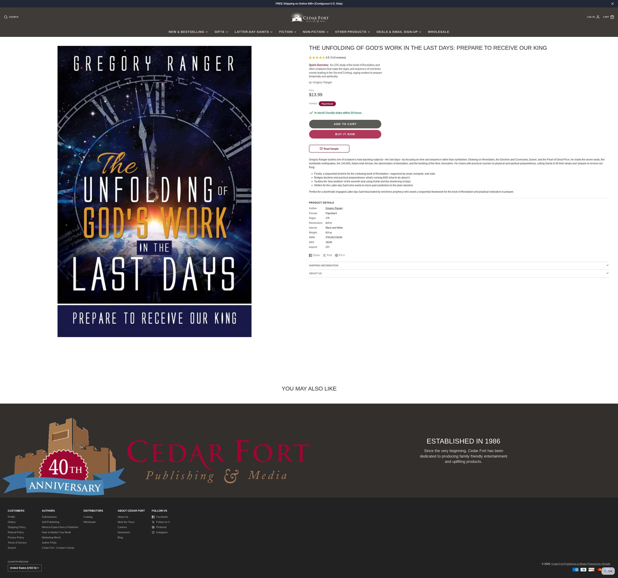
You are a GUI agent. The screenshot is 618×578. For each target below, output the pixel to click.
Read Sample (331, 148)
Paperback (327, 103)
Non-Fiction (314, 31)
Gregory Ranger (322, 82)
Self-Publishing (50, 522)
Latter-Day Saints (252, 31)
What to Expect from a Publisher (60, 527)
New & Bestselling (186, 31)
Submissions (49, 517)
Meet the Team (126, 522)
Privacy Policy (16, 537)
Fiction (286, 31)
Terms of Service (17, 542)
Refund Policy (16, 532)
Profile (11, 517)
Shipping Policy (17, 527)
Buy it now (345, 134)
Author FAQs (49, 542)
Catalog (88, 517)
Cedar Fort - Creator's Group (58, 547)
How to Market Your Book (56, 532)
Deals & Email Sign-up (397, 31)
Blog (120, 537)
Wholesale (438, 31)
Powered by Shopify (598, 564)
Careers (122, 527)
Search (12, 547)
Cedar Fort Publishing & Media (569, 564)
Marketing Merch (51, 537)
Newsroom (124, 532)
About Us (123, 517)
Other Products (350, 31)
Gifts (220, 31)
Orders (11, 522)
